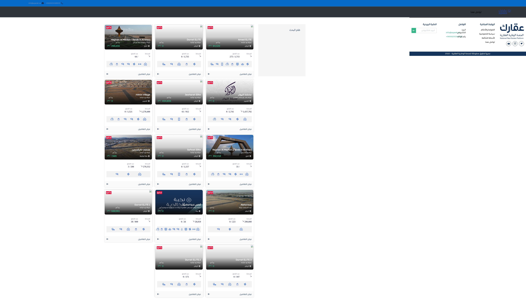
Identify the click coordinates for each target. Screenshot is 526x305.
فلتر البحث (294, 30)
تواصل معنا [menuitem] (476, 12)
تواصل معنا (490, 42)
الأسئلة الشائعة (488, 38)
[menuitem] (489, 12)
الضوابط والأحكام (488, 30)
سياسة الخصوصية (487, 34)
